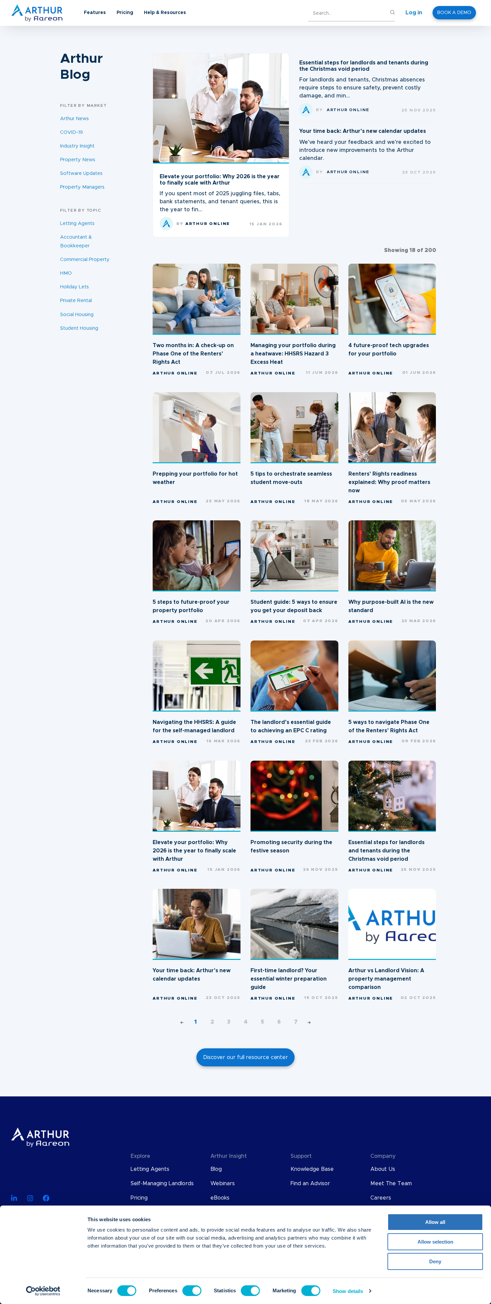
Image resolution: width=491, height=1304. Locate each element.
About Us (382, 1169)
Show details (348, 1291)
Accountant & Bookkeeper (76, 241)
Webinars (222, 1183)
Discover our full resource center (245, 1057)
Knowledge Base (312, 1169)
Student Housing (79, 328)
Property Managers (82, 187)
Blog (216, 1169)
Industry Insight (77, 146)
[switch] (191, 1290)
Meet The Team (391, 1183)
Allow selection (435, 1242)
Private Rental (76, 300)
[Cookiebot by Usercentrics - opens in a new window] (43, 1291)
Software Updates (81, 173)
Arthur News (74, 118)
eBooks (219, 1198)
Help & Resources (165, 12)
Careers (380, 1198)
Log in (413, 12)
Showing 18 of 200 (410, 250)
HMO (66, 273)
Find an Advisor (310, 1183)
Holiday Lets (74, 287)
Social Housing (77, 314)
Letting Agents (77, 223)
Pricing (125, 12)
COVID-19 (71, 132)
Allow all (435, 1222)
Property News (77, 160)
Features (95, 12)
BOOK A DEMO (454, 12)
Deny (435, 1261)
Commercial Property (85, 259)
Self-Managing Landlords (162, 1183)
